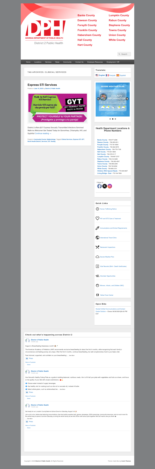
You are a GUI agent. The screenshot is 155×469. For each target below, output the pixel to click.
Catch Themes (126, 461)
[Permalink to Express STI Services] (58, 124)
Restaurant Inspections (107, 247)
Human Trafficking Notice (108, 209)
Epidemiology (51, 139)
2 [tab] (112, 119)
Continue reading (43, 133)
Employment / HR (113, 62)
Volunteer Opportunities (107, 276)
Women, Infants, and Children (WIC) (112, 285)
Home (28, 62)
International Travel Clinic (108, 238)
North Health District (34, 141)
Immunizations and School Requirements (113, 228)
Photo (31, 358)
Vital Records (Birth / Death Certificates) (113, 266)
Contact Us (79, 62)
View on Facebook (30, 362)
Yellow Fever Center (106, 295)
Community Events (40, 139)
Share (28, 364)
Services (44, 141)
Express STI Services (42, 85)
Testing (53, 141)
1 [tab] (110, 119)
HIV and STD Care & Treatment (110, 218)
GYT (83, 139)
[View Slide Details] (113, 100)
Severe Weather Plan (107, 257)
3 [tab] (115, 119)
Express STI (77, 139)
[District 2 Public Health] (77, 48)
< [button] (98, 99)
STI (49, 141)
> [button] (127, 99)
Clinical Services (67, 139)
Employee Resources (95, 62)
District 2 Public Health (52, 88)
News (57, 62)
